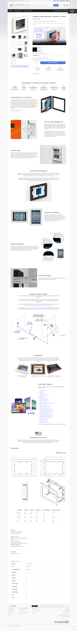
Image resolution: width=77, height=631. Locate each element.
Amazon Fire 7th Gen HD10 (45, 406)
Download (22, 546)
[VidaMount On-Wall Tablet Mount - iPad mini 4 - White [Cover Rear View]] (13, 47)
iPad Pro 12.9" (42, 397)
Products (10, 10)
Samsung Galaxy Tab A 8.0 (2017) (46, 410)
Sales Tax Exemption (11, 610)
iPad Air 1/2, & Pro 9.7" (44, 394)
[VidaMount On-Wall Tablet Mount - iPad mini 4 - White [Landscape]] (28, 32)
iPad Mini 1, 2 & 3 (43, 390)
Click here (39, 360)
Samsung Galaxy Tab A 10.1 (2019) (46, 416)
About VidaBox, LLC (11, 611)
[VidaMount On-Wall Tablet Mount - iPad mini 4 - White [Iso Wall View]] (13, 53)
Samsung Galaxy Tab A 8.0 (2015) (46, 409)
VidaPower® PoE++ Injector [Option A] (48, 299)
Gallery (58, 0)
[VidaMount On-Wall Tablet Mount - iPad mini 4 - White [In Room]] (19, 53)
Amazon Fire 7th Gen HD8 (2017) (46, 403)
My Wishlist (34, 613)
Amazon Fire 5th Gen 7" (44, 399)
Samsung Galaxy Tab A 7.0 (45, 407)
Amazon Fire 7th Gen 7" (44, 400)
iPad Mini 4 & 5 (45, 57)
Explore (54, 0)
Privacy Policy (10, 613)
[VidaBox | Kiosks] (18, 5)
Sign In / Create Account (36, 610)
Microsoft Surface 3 (43, 419)
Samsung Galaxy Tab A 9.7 (45, 413)
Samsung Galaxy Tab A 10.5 (45, 417)
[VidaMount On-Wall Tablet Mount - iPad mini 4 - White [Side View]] (26, 47)
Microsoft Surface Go (44, 420)
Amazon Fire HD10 (43, 404)
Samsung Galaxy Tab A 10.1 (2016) (46, 414)
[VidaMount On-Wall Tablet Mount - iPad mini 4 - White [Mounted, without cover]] (19, 47)
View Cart (34, 611)
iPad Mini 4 (42, 391)
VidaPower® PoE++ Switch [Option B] (26, 300)
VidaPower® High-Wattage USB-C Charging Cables (35, 307)
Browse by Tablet (18, 10)
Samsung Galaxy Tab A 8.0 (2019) (46, 412)
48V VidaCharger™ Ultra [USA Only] (46, 305)
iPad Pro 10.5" (42, 396)
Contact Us (62, 0)
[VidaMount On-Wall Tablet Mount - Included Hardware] (26, 53)
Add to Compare (37, 73)
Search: (35, 5)
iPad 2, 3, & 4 (42, 393)
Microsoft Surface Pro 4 (44, 422)
